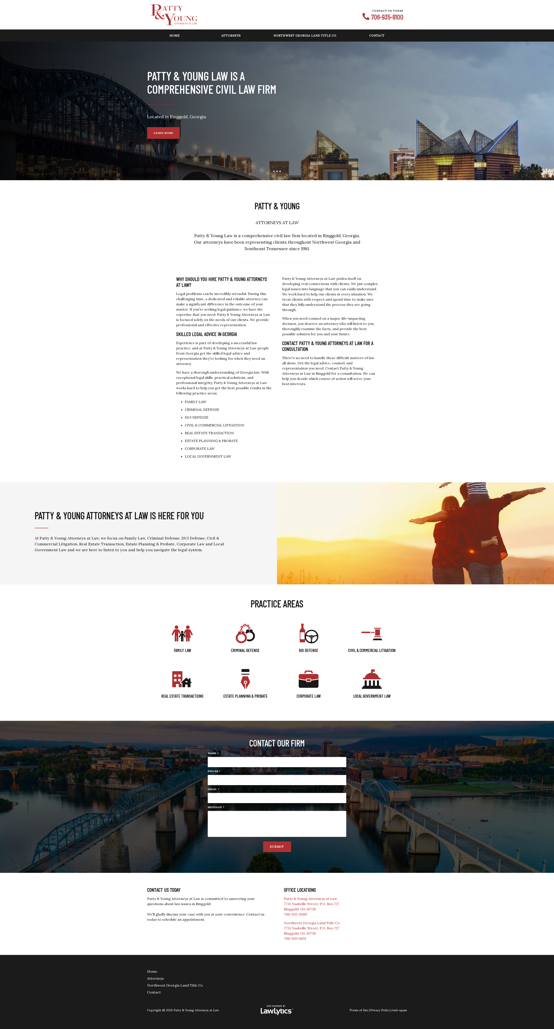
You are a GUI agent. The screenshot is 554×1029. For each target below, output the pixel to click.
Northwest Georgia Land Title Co (305, 35)
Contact (377, 35)
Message (216, 807)
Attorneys (231, 35)
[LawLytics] (277, 1010)
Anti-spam (399, 1010)
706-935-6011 (295, 938)
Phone (214, 771)
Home (174, 35)
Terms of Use (358, 1010)
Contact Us (164, 126)
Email (213, 789)
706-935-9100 (387, 17)
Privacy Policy (380, 1010)
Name (213, 753)
